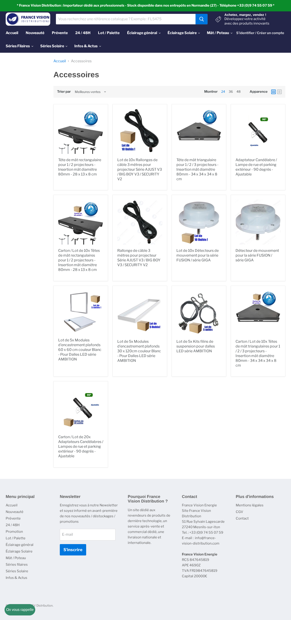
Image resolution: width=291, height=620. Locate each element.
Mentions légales (249, 505)
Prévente (13, 518)
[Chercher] (202, 19)
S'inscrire (73, 549)
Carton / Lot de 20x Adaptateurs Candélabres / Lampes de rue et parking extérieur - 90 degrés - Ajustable (80, 446)
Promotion (14, 532)
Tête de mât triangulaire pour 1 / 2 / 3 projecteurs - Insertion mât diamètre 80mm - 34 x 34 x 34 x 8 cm (197, 169)
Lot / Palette (15, 538)
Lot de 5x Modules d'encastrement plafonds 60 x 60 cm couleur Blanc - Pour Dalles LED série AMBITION (79, 349)
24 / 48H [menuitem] (82, 33)
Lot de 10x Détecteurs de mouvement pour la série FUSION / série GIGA (197, 255)
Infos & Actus (16, 578)
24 (223, 91)
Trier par (64, 92)
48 (238, 91)
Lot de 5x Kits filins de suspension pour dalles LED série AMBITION (195, 346)
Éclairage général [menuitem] (142, 33)
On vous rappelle (20, 610)
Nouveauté (14, 512)
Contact (242, 518)
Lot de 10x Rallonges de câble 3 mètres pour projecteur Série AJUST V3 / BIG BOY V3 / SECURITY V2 (139, 169)
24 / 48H (13, 525)
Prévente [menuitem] (60, 33)
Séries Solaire (17, 571)
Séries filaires (17, 564)
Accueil (59, 61)
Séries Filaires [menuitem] (18, 46)
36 (231, 91)
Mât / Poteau (16, 558)
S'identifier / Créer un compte (260, 33)
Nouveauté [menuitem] (35, 33)
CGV (239, 512)
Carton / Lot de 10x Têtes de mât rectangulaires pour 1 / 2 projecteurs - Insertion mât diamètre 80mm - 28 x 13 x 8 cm (79, 260)
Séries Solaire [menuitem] (52, 46)
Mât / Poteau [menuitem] (218, 33)
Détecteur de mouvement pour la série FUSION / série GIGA (257, 255)
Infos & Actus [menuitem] (86, 46)
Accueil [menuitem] (12, 33)
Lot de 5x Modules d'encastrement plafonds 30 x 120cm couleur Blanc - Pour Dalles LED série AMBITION (139, 351)
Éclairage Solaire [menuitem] (182, 33)
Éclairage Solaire (19, 551)
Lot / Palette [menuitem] (109, 33)
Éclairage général (19, 545)
